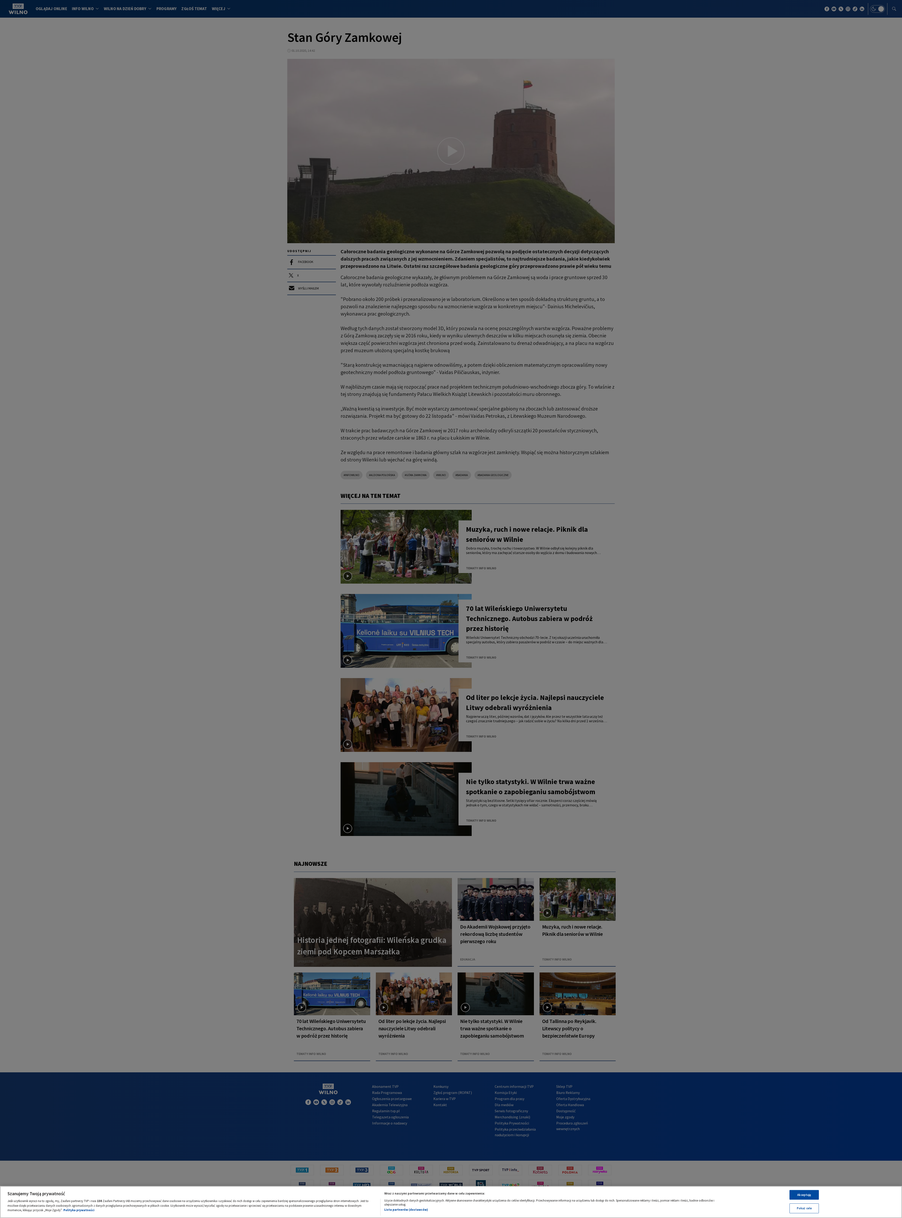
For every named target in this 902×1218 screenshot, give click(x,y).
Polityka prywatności (78, 1210)
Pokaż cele (804, 1208)
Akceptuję (804, 1195)
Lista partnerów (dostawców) (406, 1210)
